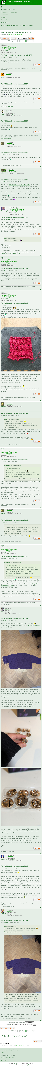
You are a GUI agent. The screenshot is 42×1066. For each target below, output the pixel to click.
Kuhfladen (20, 34)
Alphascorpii (4, 859)
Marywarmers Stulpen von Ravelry (19, 184)
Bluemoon (3, 146)
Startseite (5, 25)
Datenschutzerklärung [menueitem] (8, 9)
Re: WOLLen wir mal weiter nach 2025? (16, 55)
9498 (15, 213)
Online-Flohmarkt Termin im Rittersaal (11, 253)
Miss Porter (3, 913)
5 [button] (27, 41)
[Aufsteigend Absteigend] (29, 1024)
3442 (13, 859)
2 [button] (22, 41)
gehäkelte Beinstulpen (8, 831)
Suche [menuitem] (2, 28)
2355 (11, 76)
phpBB (15, 1063)
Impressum (4, 1060)
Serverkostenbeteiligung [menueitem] (9, 12)
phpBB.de (28, 1064)
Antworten (6, 38)
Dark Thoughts (4, 211)
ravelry (3, 106)
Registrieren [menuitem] (5, 22)
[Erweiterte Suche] (33, 38)
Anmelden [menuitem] (5, 20)
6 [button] (29, 41)
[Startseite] (3, 0)
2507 (14, 172)
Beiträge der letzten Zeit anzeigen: (16, 1022)
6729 (6, 51)
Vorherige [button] (19, 41)
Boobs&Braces (12, 34)
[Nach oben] (40, 70)
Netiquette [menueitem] (5, 14)
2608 (13, 914)
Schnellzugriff (20, 7)
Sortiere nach (9, 1024)
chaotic (2, 44)
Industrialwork (4, 173)
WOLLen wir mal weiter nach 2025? (16, 32)
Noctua (6, 238)
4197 (12, 145)
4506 (12, 114)
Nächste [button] (34, 41)
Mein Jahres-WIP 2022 (7, 138)
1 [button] (20, 41)
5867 (11, 612)
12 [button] (32, 41)
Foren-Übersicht (13, 25)
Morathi (3, 77)
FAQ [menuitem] (3, 17)
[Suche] (30, 38)
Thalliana (3, 114)
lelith (2, 611)
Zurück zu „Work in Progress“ (15, 1036)
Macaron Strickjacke (34, 625)
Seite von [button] (16, 41)
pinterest (10, 106)
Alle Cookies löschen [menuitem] (8, 1057)
